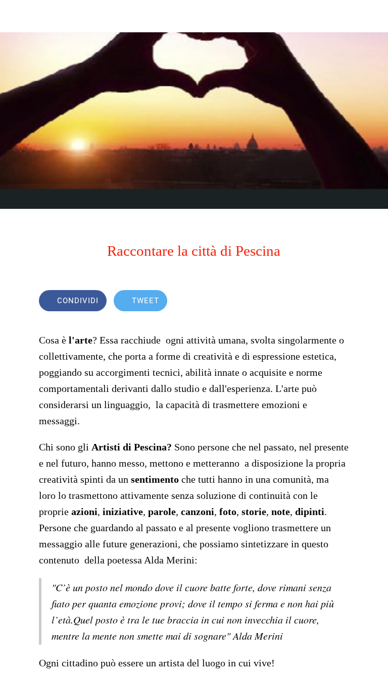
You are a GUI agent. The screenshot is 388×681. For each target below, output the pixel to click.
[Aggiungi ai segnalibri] (313, 302)
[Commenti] (337, 302)
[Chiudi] (16, 16)
